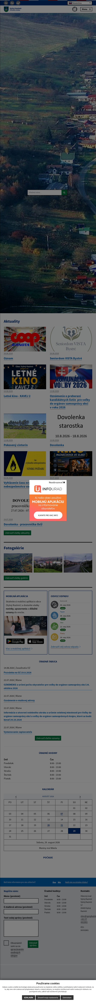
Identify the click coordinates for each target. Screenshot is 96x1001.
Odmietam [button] (67, 997)
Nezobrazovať (56, 482)
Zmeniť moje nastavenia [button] (48, 997)
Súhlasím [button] (28, 997)
